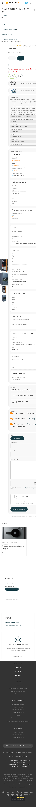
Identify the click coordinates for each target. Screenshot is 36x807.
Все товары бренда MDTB (13, 625)
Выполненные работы (18, 691)
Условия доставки (18, 709)
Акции (18, 667)
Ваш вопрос (14, 459)
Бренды (18, 675)
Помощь (18, 728)
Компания (18, 682)
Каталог (18, 664)
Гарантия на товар (18, 712)
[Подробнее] (2, 553)
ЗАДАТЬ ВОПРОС (17, 438)
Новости (18, 694)
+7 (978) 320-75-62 (13, 752)
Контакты (18, 686)
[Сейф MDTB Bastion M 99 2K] (4, 265)
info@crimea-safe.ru (19, 756)
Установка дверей (18, 704)
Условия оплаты (18, 707)
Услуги (18, 671)
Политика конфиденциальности (18, 721)
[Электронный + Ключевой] (19, 76)
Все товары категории (12, 622)
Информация (18, 700)
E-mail (12, 451)
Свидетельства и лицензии (18, 688)
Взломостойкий (16, 160)
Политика (18, 715)
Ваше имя (14, 442)
